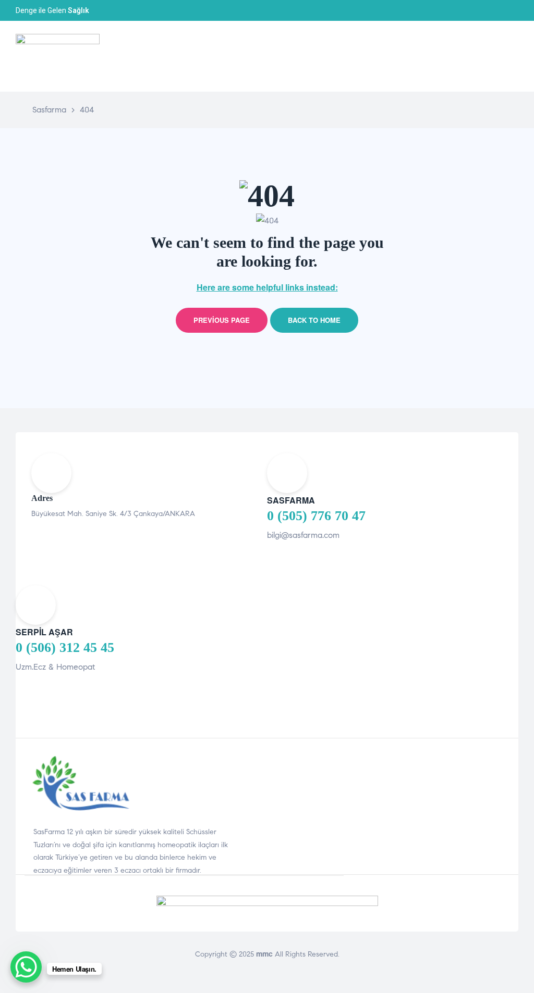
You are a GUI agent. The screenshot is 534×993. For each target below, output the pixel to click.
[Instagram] (504, 10)
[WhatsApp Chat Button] (26, 967)
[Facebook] (481, 10)
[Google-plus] (515, 10)
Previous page (221, 320)
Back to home (314, 320)
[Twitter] (492, 10)
